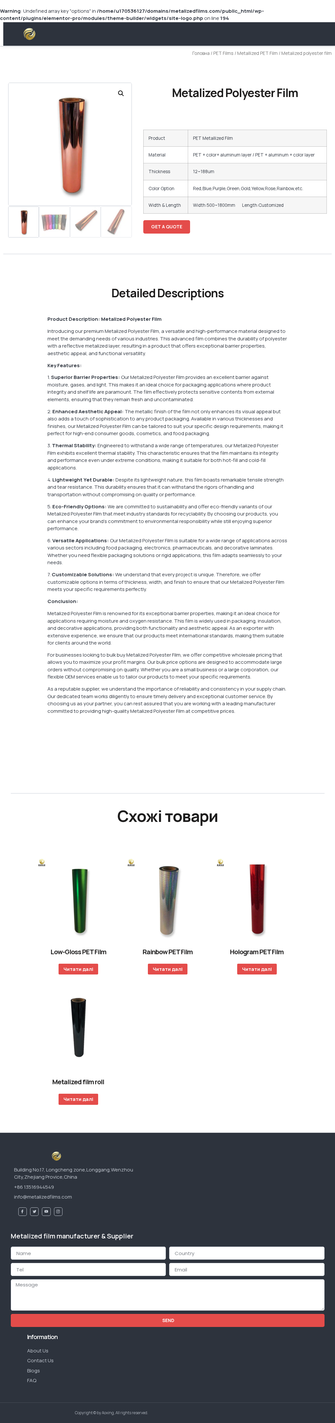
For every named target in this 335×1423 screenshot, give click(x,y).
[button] (63, 32)
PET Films (223, 53)
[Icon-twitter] (34, 1211)
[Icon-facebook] (22, 1211)
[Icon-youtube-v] (46, 1211)
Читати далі (78, 969)
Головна (201, 53)
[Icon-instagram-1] (58, 1211)
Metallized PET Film (257, 53)
